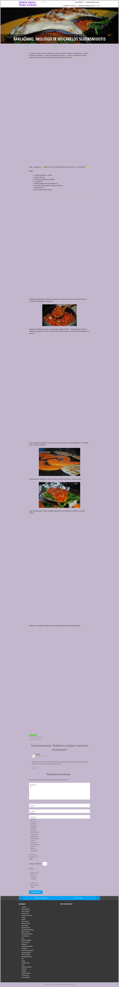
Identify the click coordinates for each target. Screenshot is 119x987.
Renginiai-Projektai (26, 952)
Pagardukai (24, 944)
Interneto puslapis (33, 818)
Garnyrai (24, 917)
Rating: (31, 869)
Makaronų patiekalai (26, 940)
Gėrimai (23, 919)
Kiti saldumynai (25, 936)
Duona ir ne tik (25, 913)
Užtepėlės (24, 971)
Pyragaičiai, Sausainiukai (27, 950)
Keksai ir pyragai (25, 931)
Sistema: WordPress (49, 984)
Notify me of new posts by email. (34, 885)
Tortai (23, 964)
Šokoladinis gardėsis (41, 898)
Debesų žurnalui (25, 911)
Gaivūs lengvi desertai (27, 915)
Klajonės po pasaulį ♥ (70, 6)
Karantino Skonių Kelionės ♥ (87, 6)
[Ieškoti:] (48, 2)
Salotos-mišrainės (26, 954)
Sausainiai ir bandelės (27, 956)
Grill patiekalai (25, 921)
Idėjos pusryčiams (37, 737)
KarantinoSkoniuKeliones (28, 929)
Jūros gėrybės (25, 925)
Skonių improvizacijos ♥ (92, 2)
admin (64, 46)
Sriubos (23, 960)
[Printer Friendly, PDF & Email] (33, 735)
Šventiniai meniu (25, 962)
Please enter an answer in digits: (33, 857)
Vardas (32, 806)
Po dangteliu (25, 948)
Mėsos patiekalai (26, 942)
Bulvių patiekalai (26, 909)
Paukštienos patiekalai (27, 946)
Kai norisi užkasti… (26, 927)
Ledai (23, 938)
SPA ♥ (98, 6)
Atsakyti (34, 768)
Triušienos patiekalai (27, 967)
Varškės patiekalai (26, 973)
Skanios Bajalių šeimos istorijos (28, 4)
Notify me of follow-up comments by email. (34, 876)
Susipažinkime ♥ (79, 2)
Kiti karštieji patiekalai (27, 933)
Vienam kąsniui (25, 975)
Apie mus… (24, 907)
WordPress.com (71, 984)
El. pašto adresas (33, 812)
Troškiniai (24, 969)
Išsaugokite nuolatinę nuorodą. (36, 739)
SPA (22, 958)
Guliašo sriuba (78, 898)
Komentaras (33, 786)
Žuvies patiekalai (26, 977)
